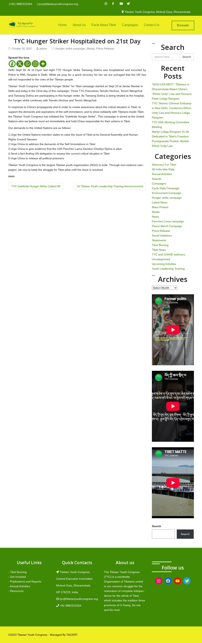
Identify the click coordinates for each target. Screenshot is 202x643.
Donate (183, 25)
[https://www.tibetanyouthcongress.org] (22, 24)
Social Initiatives (162, 235)
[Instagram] (35, 63)
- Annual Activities (19, 586)
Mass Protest (160, 207)
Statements (159, 240)
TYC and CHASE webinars (168, 254)
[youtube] (123, 4)
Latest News (159, 202)
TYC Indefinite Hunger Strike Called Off (35, 186)
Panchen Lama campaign (168, 221)
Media (90, 48)
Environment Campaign (166, 193)
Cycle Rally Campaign (165, 188)
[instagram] (108, 4)
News (155, 216)
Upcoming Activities (164, 264)
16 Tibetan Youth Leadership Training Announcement (110, 186)
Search (186, 56)
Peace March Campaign (167, 226)
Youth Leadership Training (168, 268)
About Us (79, 25)
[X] (19, 63)
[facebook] (115, 4)
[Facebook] (12, 63)
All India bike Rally (163, 169)
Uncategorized (161, 259)
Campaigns (130, 25)
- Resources (15, 591)
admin (43, 48)
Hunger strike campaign (70, 48)
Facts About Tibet (104, 25)
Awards (156, 178)
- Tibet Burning (17, 572)
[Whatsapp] (27, 63)
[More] (42, 63)
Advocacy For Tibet (164, 164)
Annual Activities (162, 174)
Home (62, 25)
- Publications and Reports (24, 581)
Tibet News (159, 249)
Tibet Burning (160, 245)
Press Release (105, 48)
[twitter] (130, 4)
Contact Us (151, 25)
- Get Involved (17, 576)
